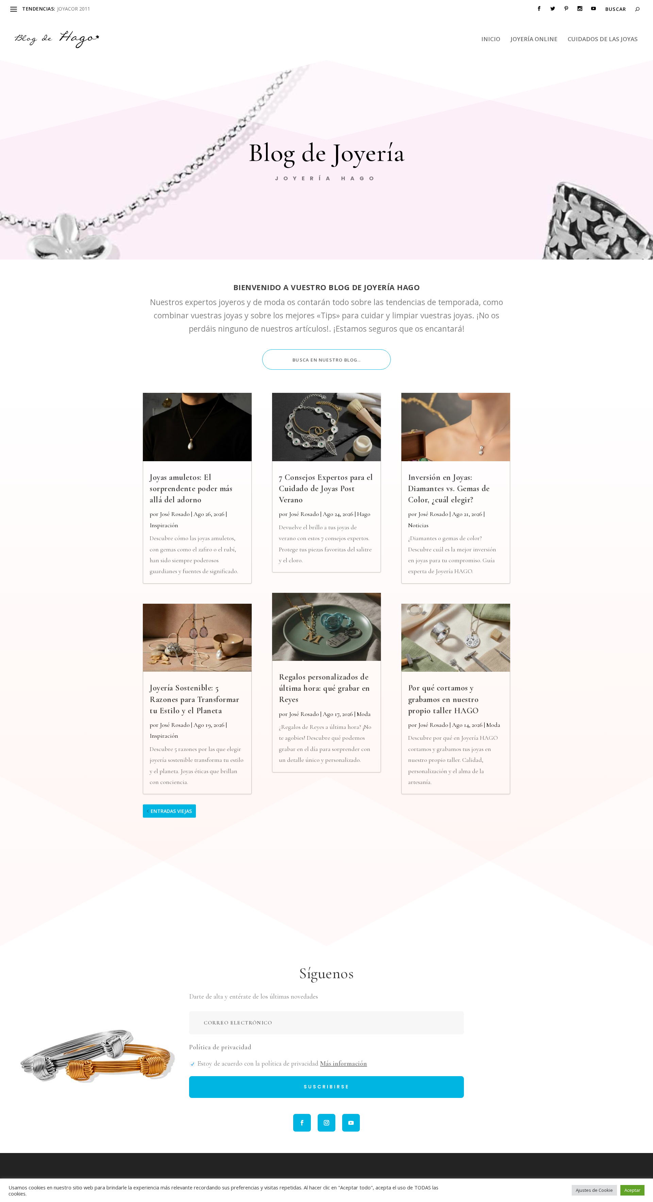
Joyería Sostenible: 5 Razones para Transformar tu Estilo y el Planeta (194, 699)
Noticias (418, 525)
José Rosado (175, 514)
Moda (364, 714)
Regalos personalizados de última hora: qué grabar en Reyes (324, 688)
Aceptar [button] (632, 1190)
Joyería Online (533, 39)
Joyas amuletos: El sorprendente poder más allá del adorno (191, 488)
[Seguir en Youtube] (351, 1123)
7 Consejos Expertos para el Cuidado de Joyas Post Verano (326, 488)
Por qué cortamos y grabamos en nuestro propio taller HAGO (443, 699)
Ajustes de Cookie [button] (594, 1190)
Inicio (490, 39)
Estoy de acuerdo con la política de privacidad (282, 1063)
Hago (363, 514)
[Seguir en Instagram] (326, 1123)
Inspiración (164, 525)
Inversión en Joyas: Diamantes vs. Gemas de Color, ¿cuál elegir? (449, 488)
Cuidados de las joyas (603, 39)
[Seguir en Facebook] (302, 1123)
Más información (343, 1063)
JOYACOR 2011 (73, 8)
